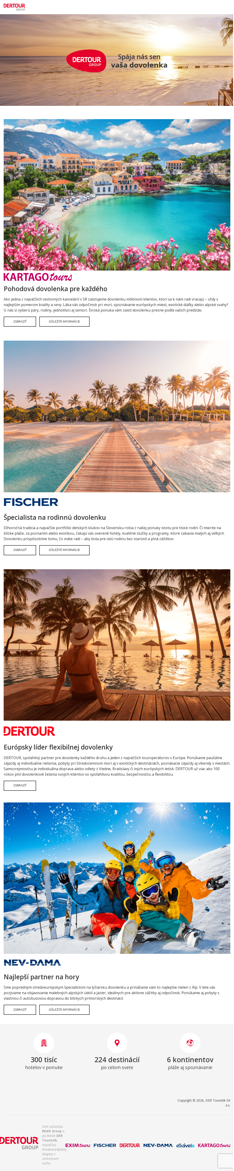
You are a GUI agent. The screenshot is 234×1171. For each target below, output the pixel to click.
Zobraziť (20, 321)
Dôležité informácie (64, 321)
